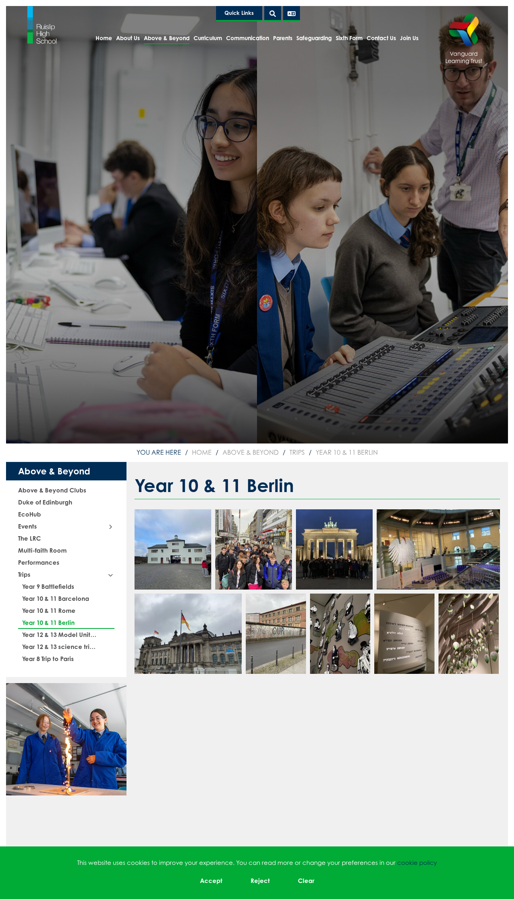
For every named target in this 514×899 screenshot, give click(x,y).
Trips (297, 452)
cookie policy (417, 862)
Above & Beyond (250, 452)
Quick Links (239, 13)
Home (202, 452)
